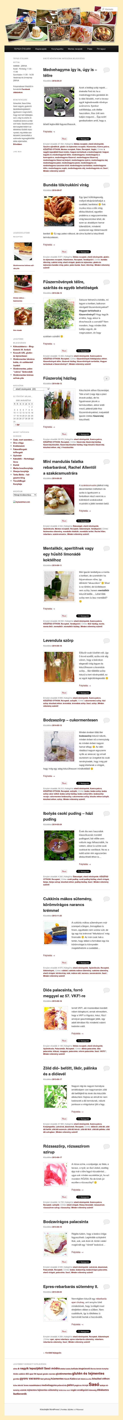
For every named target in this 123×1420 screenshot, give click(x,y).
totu (64, 1390)
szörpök (73, 700)
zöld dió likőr (86, 1129)
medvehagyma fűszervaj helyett (57, 160)
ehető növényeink (96, 144)
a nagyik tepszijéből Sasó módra (39, 1368)
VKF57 (103, 1051)
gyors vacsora (30, 1378)
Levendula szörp (58, 640)
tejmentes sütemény (47, 1389)
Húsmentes (91, 146)
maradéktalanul (35, 1385)
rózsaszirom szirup (51, 1207)
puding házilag (81, 882)
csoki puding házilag (87, 879)
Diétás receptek (81, 144)
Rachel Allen (99, 531)
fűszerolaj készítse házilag (71, 444)
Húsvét (67, 1379)
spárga (102, 1385)
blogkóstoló (84, 1368)
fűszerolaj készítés (51, 444)
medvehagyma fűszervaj (87, 157)
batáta (68, 1369)
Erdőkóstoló (19, 445)
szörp (94, 703)
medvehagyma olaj (99, 160)
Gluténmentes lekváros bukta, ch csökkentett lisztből (23, 362)
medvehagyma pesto (71, 162)
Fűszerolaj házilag (59, 378)
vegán (73, 1389)
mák (68, 973)
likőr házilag (93, 623)
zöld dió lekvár (74, 1129)
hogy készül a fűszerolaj (94, 444)
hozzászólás (68, 447)
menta (101, 623)
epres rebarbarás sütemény (82, 1339)
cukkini (65, 970)
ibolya (45, 882)
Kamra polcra (103, 146)
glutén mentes (49, 1373)
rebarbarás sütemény (52, 1342)
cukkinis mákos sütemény (80, 970)
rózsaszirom (99, 1204)
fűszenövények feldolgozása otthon (92, 358)
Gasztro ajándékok (51, 146)
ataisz (62, 1368)
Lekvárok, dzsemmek (65, 1126)
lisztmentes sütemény (52, 531)
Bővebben (17, 144)
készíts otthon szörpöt (99, 796)
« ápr (17, 424)
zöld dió (102, 1126)
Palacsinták (60, 1048)
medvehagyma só (88, 162)
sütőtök (23, 1390)
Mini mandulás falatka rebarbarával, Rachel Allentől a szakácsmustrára (69, 467)
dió (27, 1373)
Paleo (89, 48)
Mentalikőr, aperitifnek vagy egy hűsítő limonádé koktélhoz (68, 554)
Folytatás (49, 131)
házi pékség (45, 1378)
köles (15, 1385)
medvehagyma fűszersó (65, 157)
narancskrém (95, 973)
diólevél (94, 1126)
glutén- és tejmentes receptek (73, 146)
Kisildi (16, 464)
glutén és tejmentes (84, 262)
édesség (93, 1390)
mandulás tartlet (87, 531)
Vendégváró (88, 259)
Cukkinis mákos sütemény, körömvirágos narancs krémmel (67, 904)
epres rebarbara (62, 1339)
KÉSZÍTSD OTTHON (51, 149)
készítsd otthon (49, 447)
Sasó (105, 168)
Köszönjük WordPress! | (54, 1409)
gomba (16, 1378)
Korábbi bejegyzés (52, 1352)
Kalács (73, 1378)
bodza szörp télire (85, 793)
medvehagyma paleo (52, 162)
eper (52, 1339)
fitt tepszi (38, 1373)
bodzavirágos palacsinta (96, 1269)
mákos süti (76, 973)
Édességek (77, 526)
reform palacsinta (86, 1051)
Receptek (86, 149)
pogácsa (78, 1385)
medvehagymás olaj (76, 168)
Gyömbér (17, 455)
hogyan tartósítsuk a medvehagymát (86, 152)
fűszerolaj (81, 442)
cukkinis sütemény (100, 970)
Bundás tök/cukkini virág (66, 184)
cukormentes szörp (92, 700)
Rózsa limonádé (86, 1204)
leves (26, 1385)
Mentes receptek (75, 48)
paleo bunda (75, 265)
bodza (87, 791)
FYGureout (79, 1409)
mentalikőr (58, 626)
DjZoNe (70, 1409)
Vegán (93, 149)
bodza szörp (95, 791)
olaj (58, 447)
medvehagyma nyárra (81, 160)
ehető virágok (69, 262)
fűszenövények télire (52, 361)
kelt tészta (81, 1379)
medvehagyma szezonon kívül (56, 165)
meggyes (64, 1051)
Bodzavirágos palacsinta (65, 1221)
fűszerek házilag (69, 361)
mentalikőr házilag (71, 626)
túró (68, 1390)
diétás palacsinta (89, 1048)
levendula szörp (79, 703)
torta (61, 1390)
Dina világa (18, 442)
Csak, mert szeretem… (23, 439)
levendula (67, 703)
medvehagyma (78, 154)
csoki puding (72, 879)
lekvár (20, 1385)
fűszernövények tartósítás (88, 361)
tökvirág (89, 265)
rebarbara (47, 534)
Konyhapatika (57, 48)
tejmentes (32, 1389)
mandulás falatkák (71, 531)
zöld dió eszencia (59, 1129)
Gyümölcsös (48, 528)
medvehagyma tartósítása (81, 165)
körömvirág (61, 973)
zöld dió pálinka (98, 1129)
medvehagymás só (94, 168)
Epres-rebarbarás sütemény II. (70, 1286)
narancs (85, 973)
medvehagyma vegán (57, 168)
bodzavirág (80, 1269)
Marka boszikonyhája (23, 468)
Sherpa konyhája (21, 471)
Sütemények (84, 528)
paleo (66, 265)
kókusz (56, 1051)
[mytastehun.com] (21, 502)
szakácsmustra (88, 485)
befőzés (74, 1368)
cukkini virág (56, 262)
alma (15, 1368)
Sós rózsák (17, 330)
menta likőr (48, 626)
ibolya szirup (54, 882)
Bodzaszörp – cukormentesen (70, 720)
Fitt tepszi (101, 48)
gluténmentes (64, 1373)
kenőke (89, 1379)
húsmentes (57, 1378)
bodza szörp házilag (68, 793)
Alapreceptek (41, 48)
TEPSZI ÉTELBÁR (22, 48)
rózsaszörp (65, 1207)
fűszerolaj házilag (93, 442)
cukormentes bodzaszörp (60, 796)
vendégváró (82, 1390)
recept (85, 1385)
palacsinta (73, 1051)
